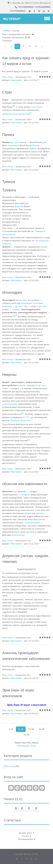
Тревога (8, 182)
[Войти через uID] (11, 788)
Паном (35, 145)
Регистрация (23, 746)
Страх (7, 92)
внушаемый (13, 145)
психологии (36, 107)
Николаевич (16, 80)
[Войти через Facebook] (23, 788)
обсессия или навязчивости (24, 484)
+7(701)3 (39, 7)
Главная (6, 30)
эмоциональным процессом (15, 114)
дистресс (40, 513)
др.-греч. (15, 142)
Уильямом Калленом (20, 420)
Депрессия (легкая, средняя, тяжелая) (25, 559)
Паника (8, 135)
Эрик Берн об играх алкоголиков (18, 693)
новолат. (22, 385)
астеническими (9, 404)
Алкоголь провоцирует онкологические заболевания (26, 656)
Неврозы (9, 375)
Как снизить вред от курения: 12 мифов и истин (26, 61)
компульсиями (33, 522)
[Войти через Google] (36, 788)
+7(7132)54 (23, 7)
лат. (15, 491)
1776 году (29, 417)
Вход (33, 746)
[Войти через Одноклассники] (42, 788)
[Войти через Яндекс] (29, 788)
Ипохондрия (12, 292)
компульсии (18, 535)
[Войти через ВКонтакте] (17, 788)
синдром (25, 494)
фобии (30, 532)
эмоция (44, 247)
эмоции (27, 513)
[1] (14, 106)
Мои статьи (7, 77)
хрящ (16, 309)
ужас (44, 142)
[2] (30, 113)
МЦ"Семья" (12, 18)
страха (13, 259)
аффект (32, 148)
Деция (18, 206)
